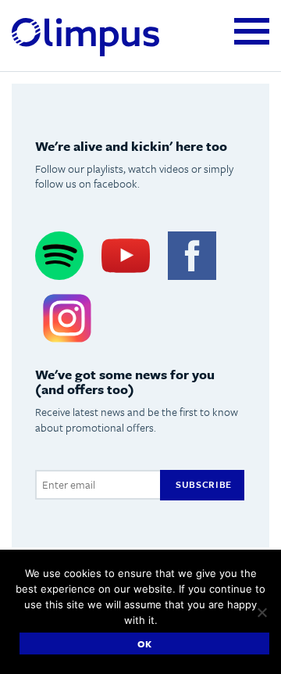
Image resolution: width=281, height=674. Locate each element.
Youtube (125, 256)
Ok (144, 643)
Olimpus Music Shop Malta (85, 37)
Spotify (59, 256)
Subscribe (204, 484)
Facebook (192, 256)
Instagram (67, 318)
